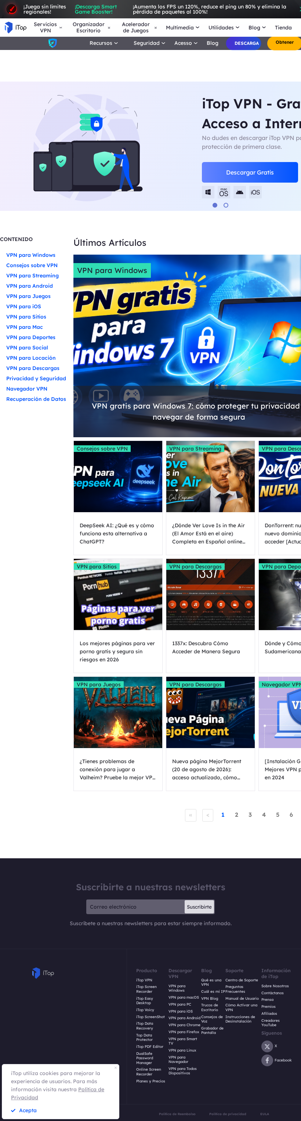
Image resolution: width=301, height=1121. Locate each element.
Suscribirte (199, 907)
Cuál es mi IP (213, 991)
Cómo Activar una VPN (241, 1007)
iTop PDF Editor (149, 1047)
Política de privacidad (227, 1114)
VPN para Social (27, 347)
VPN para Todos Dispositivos (182, 1071)
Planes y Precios (150, 1081)
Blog (212, 43)
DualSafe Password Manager (144, 1058)
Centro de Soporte (241, 980)
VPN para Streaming (32, 275)
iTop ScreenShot (150, 1017)
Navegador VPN (26, 388)
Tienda (283, 28)
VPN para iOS (23, 306)
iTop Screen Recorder (146, 989)
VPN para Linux (182, 1050)
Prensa (267, 1000)
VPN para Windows (30, 255)
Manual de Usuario (242, 998)
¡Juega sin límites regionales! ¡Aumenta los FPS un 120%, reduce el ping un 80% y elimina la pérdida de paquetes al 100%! (154, 9)
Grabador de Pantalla (212, 1030)
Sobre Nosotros (275, 986)
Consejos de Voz (212, 1019)
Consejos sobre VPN (32, 265)
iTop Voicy (145, 1010)
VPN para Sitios (26, 316)
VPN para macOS (183, 997)
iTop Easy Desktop (144, 1001)
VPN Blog (209, 998)
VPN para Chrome (184, 1025)
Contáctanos (272, 993)
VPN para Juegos (28, 296)
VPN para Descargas (32, 368)
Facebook (283, 1060)
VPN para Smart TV (182, 1041)
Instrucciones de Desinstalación (240, 1019)
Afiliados (269, 1014)
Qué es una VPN (211, 982)
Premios (268, 1007)
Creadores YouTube (270, 1023)
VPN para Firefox (183, 1032)
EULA (264, 1114)
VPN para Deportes (30, 337)
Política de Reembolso (177, 1114)
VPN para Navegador (178, 1059)
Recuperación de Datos (36, 399)
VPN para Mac (24, 327)
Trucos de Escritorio (209, 1007)
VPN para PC (179, 1004)
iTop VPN (144, 980)
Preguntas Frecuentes (235, 989)
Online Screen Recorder (148, 1072)
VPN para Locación (31, 358)
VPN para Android (29, 286)
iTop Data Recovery (144, 1026)
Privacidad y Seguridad (36, 378)
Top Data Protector (144, 1037)
